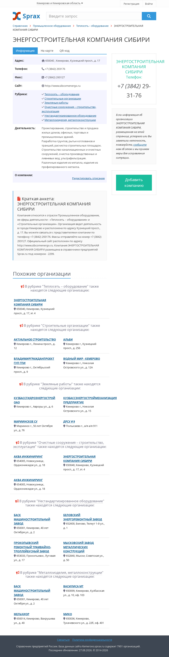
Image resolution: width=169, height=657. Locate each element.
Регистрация (131, 4)
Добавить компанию (134, 182)
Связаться (63, 640)
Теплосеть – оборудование (92, 26)
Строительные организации (63, 98)
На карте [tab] (47, 51)
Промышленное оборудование (52, 26)
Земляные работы (56, 102)
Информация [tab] (25, 51)
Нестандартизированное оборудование (70, 115)
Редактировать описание (88, 178)
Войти (149, 4)
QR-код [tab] (64, 51)
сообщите (140, 144)
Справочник (20, 26)
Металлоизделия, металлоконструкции (70, 120)
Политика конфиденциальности (92, 640)
